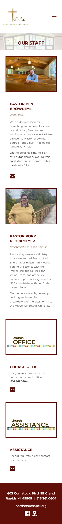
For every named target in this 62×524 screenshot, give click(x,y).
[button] (54, 16)
